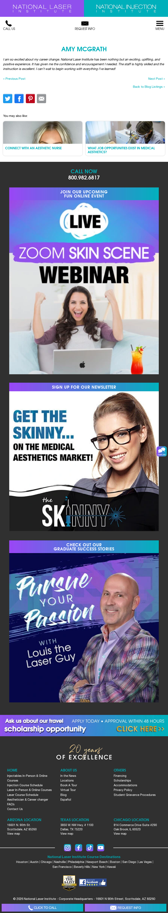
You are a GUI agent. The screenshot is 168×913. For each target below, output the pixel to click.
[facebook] (93, 883)
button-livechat (162, 451)
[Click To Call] (42, 907)
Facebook (78, 847)
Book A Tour (68, 785)
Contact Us (15, 809)
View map (13, 833)
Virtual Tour (68, 790)
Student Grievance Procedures (135, 795)
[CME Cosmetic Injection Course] (126, 8)
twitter (7, 98)
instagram (67, 847)
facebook (19, 98)
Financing (120, 775)
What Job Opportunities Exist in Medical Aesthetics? (121, 149)
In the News (68, 775)
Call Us (9, 28)
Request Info (85, 28)
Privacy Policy (123, 790)
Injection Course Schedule (25, 785)
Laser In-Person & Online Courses (29, 790)
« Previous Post (14, 78)
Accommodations (125, 785)
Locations (67, 780)
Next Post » (156, 78)
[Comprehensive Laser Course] (42, 8)
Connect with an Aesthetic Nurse (33, 147)
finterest (30, 98)
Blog (63, 795)
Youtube (100, 847)
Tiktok (89, 847)
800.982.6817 (84, 177)
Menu (160, 28)
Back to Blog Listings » (149, 86)
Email (41, 98)
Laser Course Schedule (22, 795)
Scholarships (122, 780)
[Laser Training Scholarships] (84, 725)
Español (65, 799)
